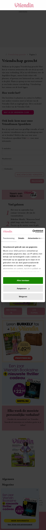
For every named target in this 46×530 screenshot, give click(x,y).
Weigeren (23, 296)
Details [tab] (21, 238)
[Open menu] (6, 5)
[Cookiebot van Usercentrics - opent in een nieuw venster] (32, 231)
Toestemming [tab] (8, 238)
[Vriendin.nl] (24, 5)
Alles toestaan (23, 280)
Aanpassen (21, 288)
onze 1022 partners (17, 251)
